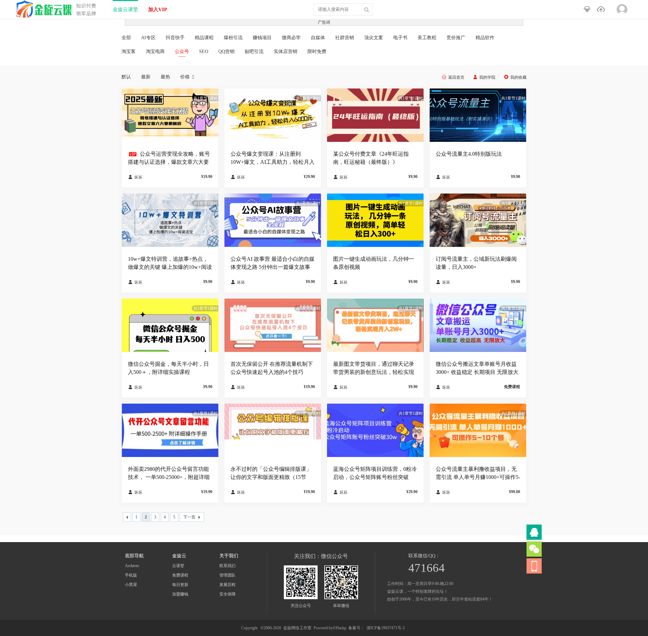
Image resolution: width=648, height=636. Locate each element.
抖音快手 (175, 37)
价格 (187, 77)
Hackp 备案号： (350, 628)
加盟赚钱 (180, 594)
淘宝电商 (155, 51)
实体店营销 (285, 51)
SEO (203, 51)
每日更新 (180, 584)
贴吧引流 (254, 51)
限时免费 (316, 51)
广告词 (324, 22)
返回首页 (456, 77)
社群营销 (344, 37)
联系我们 (227, 565)
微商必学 (291, 37)
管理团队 (227, 575)
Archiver (132, 565)
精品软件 (485, 37)
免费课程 (180, 575)
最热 (165, 76)
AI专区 (148, 37)
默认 (126, 76)
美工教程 (426, 37)
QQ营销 (226, 51)
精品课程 (204, 37)
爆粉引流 (233, 37)
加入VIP (157, 9)
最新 (146, 76)
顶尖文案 (373, 37)
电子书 (400, 37)
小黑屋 (131, 584)
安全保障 (227, 594)
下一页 (189, 517)
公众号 (182, 51)
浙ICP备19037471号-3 (386, 628)
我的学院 (487, 77)
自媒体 (318, 37)
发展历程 (227, 584)
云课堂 (178, 565)
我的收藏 (518, 77)
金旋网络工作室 (297, 628)
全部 (126, 37)
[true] (367, 9)
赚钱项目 (262, 37)
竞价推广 (456, 37)
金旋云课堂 (125, 9)
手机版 (131, 575)
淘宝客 (129, 51)
